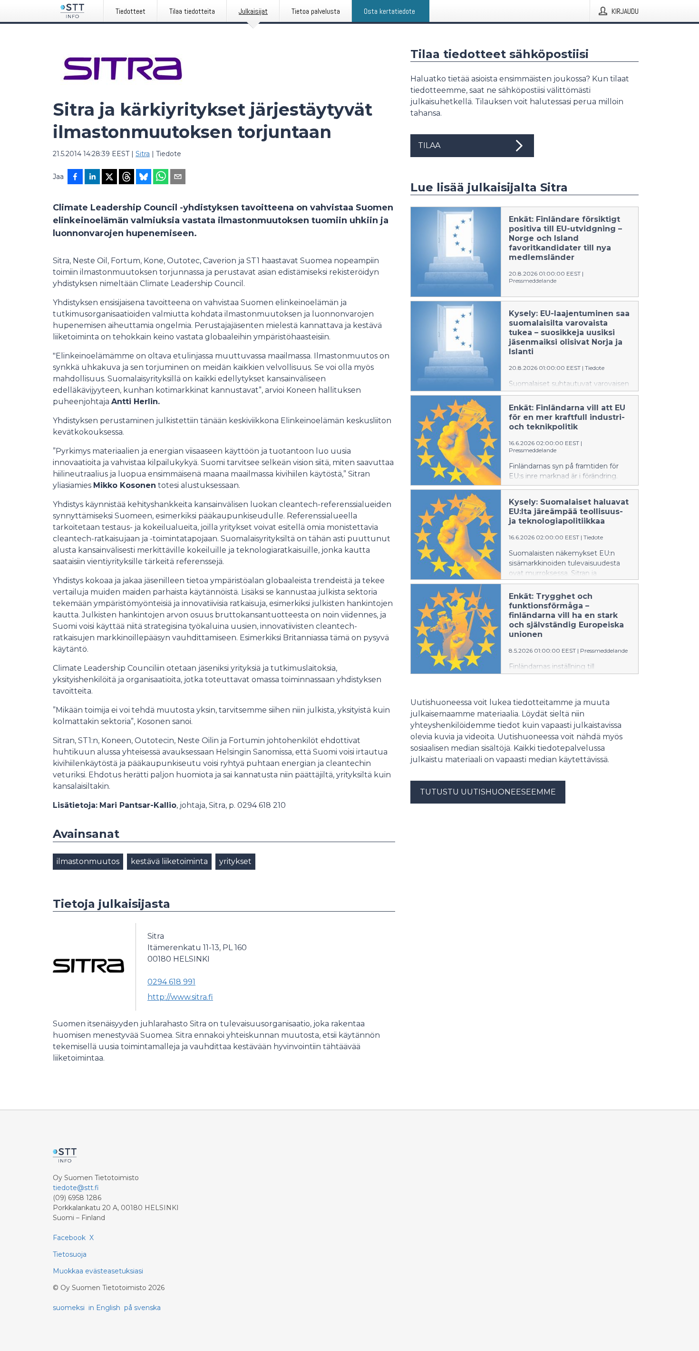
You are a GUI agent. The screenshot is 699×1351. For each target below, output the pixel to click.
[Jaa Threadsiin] (126, 177)
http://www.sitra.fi (180, 997)
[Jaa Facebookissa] (75, 177)
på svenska (142, 1307)
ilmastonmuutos (88, 861)
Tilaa (429, 145)
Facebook (69, 1237)
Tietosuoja (70, 1254)
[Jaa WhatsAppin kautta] (160, 177)
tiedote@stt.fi (76, 1187)
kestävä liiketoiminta (169, 861)
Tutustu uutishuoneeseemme (488, 791)
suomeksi (69, 1307)
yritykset (235, 861)
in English (104, 1307)
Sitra (143, 153)
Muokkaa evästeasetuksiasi (98, 1271)
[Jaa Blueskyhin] (143, 177)
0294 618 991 (171, 981)
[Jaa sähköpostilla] (177, 177)
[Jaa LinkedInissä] (92, 177)
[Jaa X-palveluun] (109, 177)
